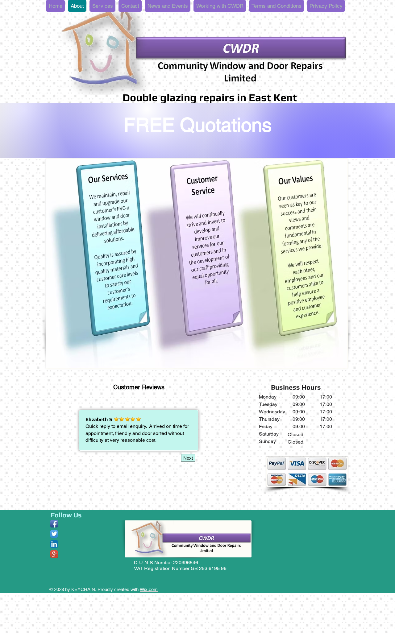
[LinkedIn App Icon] (54, 544)
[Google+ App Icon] (54, 554)
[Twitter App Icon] (54, 534)
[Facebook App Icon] (54, 524)
